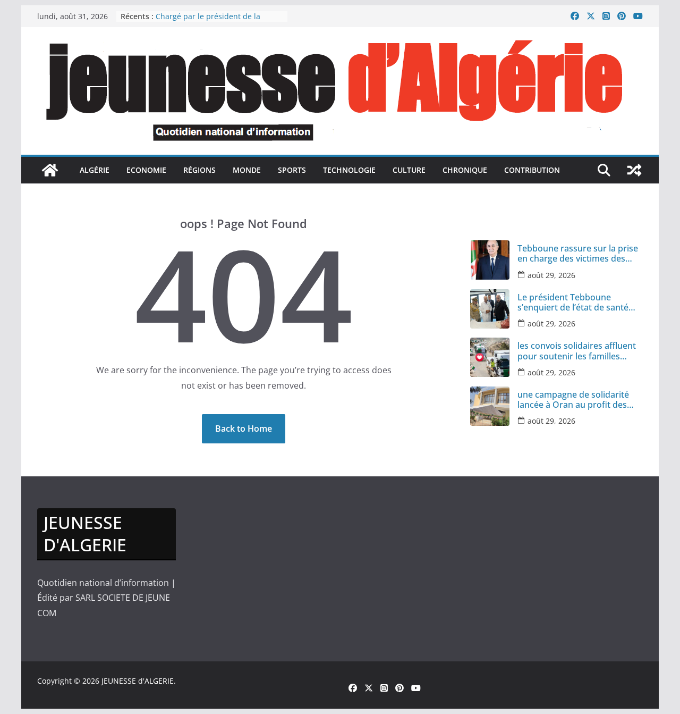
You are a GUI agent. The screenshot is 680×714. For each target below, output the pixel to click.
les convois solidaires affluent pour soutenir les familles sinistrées (576, 351)
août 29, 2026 (551, 275)
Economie (146, 170)
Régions (199, 170)
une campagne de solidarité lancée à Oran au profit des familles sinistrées (218, 16)
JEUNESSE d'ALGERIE (137, 681)
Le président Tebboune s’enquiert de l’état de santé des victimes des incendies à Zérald (574, 302)
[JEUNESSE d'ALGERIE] (49, 170)
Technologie (349, 170)
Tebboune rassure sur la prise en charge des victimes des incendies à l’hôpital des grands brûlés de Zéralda (577, 253)
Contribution (532, 170)
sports (292, 170)
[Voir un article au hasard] (634, 170)
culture (409, 170)
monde (247, 170)
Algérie (94, 170)
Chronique (465, 170)
